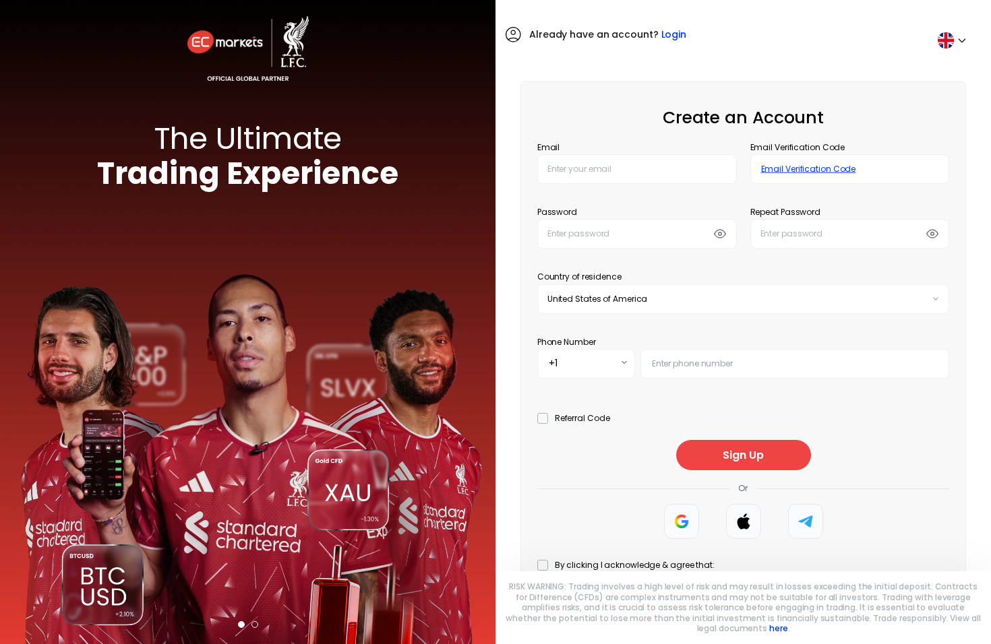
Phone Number (566, 341)
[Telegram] (805, 521)
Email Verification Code (797, 147)
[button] (241, 624)
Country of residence (579, 276)
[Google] (681, 521)
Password (557, 211)
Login (674, 34)
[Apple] (743, 521)
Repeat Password (785, 211)
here (778, 628)
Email (548, 147)
